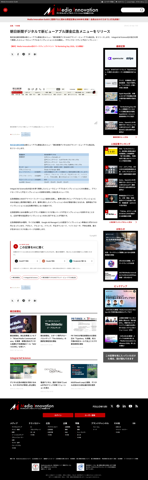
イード (95, 429)
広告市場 (50, 432)
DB (134, 423)
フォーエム (96, 427)
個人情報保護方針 (96, 459)
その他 (14, 448)
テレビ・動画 (16, 429)
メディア (14, 423)
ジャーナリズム (16, 445)
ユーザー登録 (90, 415)
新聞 (13, 432)
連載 (78, 429)
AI (31, 427)
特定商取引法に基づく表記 (109, 459)
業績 (66, 429)
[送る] (23, 54)
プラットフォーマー (18, 437)
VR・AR (32, 432)
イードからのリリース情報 (131, 459)
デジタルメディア (17, 427)
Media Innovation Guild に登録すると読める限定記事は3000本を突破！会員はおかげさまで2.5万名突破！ (74, 19)
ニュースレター (81, 432)
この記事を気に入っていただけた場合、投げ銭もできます (121, 357)
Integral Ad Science (31, 277)
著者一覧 (12, 459)
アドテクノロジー (53, 427)
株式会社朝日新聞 (17, 144)
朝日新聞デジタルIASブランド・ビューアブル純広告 (59, 277)
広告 (48, 423)
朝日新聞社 (16, 277)
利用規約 (72, 459)
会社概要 (120, 459)
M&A (66, 432)
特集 (77, 423)
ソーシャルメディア (17, 435)
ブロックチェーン (35, 429)
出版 (13, 440)
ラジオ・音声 (16, 442)
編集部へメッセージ (49, 459)
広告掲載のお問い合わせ (62, 459)
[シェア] (18, 54)
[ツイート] (12, 54)
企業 (65, 423)
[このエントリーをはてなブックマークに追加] (35, 54)
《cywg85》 (93, 235)
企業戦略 (67, 427)
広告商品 (50, 429)
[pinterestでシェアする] (29, 54)
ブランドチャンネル (100, 423)
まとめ (79, 435)
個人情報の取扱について (83, 459)
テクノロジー (34, 423)
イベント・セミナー (121, 429)
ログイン (58, 415)
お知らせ (118, 427)
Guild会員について (37, 459)
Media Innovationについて (23, 459)
